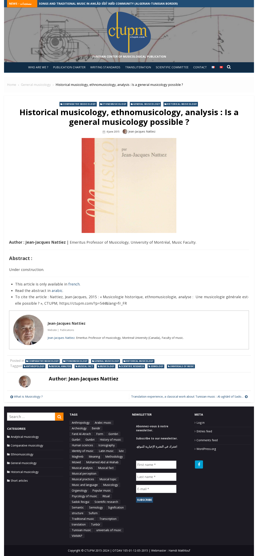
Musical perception (84, 473)
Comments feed (207, 440)
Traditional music (83, 519)
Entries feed (204, 431)
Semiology (157, 366)
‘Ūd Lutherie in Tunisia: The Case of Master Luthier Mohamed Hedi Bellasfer (98, 3)
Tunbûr (95, 524)
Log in (201, 422)
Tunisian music (81, 530)
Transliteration (138, 67)
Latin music (106, 451)
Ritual (106, 496)
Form (99, 434)
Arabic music (103, 422)
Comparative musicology (79, 104)
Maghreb (77, 456)
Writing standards (105, 67)
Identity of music (83, 451)
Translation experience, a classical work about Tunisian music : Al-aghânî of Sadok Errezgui (189, 396)
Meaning (94, 456)
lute (121, 451)
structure (77, 513)
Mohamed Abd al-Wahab (102, 462)
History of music (110, 439)
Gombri (113, 434)
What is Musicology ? (28, 396)
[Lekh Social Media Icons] (199, 464)
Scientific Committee (172, 67)
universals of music (182, 366)
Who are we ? (38, 67)
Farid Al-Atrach (81, 434)
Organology (79, 490)
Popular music (101, 490)
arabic (57, 290)
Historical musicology (182, 104)
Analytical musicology (25, 437)
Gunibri (90, 439)
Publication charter (69, 67)
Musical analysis (61, 366)
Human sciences (82, 445)
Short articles (19, 480)
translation (79, 524)
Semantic (78, 507)
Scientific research (132, 366)
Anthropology (35, 366)
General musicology (146, 104)
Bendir (96, 428)
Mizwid (76, 462)
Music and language (85, 485)
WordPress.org (206, 449)
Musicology (107, 366)
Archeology (79, 428)
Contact (200, 67)
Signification (116, 507)
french (74, 284)
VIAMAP (77, 536)
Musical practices (83, 479)
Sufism (93, 513)
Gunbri (76, 439)
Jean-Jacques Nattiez (141, 131)
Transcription (108, 519)
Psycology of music (84, 496)
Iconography (106, 445)
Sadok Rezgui (80, 502)
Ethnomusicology (114, 104)
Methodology (114, 456)
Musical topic (108, 479)
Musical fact (85, 366)
